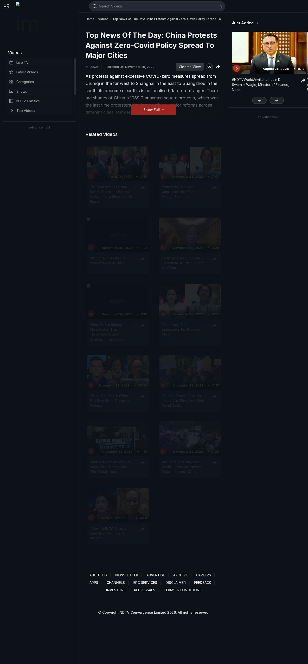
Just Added (243, 22)
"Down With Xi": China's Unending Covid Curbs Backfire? (108, 533)
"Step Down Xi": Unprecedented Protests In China (182, 329)
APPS (94, 582)
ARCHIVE (180, 575)
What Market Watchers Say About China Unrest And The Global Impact (110, 467)
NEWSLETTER (126, 575)
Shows (21, 91)
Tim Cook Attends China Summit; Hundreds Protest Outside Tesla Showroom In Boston (111, 194)
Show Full (152, 110)
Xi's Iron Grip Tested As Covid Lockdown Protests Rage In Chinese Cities (181, 467)
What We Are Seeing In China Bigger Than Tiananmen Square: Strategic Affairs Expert (107, 332)
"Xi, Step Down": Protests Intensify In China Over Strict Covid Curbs (183, 400)
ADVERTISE (156, 575)
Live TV (22, 62)
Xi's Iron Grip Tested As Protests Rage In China (108, 260)
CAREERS (203, 575)
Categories (25, 82)
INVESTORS (116, 590)
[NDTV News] (27, 21)
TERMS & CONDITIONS (183, 590)
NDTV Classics (28, 101)
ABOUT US (98, 575)
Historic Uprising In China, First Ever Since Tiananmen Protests (110, 400)
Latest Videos (27, 72)
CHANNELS (116, 582)
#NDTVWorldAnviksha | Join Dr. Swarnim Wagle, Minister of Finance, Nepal (260, 84)
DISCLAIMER (176, 582)
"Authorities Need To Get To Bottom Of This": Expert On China (182, 263)
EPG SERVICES (145, 582)
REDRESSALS (144, 590)
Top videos (25, 111)
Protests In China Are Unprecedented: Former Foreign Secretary (180, 192)
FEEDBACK (202, 582)
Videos (15, 52)
